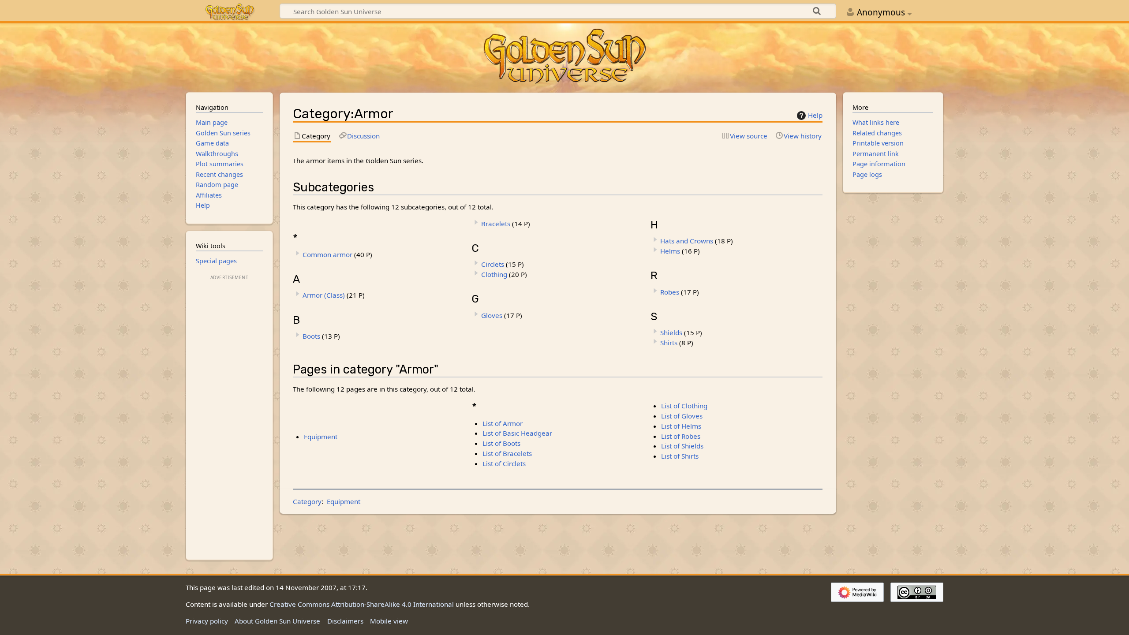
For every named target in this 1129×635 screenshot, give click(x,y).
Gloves (491, 315)
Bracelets (495, 223)
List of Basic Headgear (517, 433)
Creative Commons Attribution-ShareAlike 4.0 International (361, 604)
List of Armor (502, 423)
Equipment (320, 436)
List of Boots (501, 443)
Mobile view (389, 620)
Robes (669, 292)
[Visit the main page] (564, 57)
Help (815, 115)
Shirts (668, 342)
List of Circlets (504, 463)
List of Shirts (680, 456)
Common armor (327, 254)
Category (307, 501)
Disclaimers (345, 620)
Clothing (494, 274)
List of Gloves (682, 415)
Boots (311, 336)
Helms (670, 251)
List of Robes (680, 436)
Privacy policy (207, 620)
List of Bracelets (507, 453)
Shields (671, 332)
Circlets (492, 264)
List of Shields (682, 445)
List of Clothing (684, 405)
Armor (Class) (324, 295)
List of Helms (681, 426)
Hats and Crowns (686, 240)
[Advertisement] (229, 414)
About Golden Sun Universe (277, 620)
